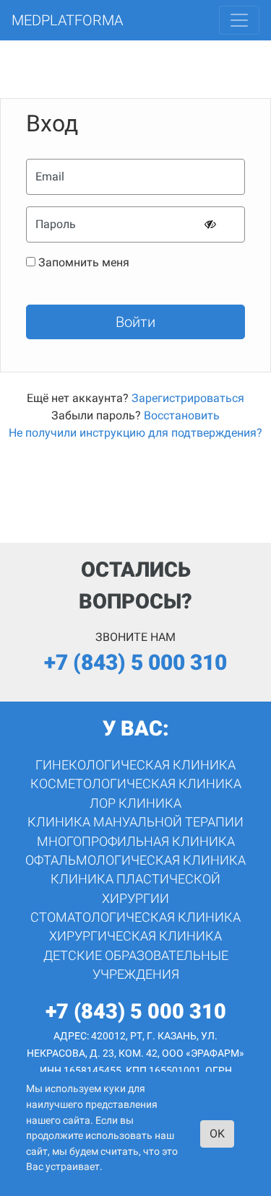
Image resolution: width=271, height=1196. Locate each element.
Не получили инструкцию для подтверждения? (135, 433)
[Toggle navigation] (239, 20)
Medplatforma (67, 20)
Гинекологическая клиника (135, 765)
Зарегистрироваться (188, 398)
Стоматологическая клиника (135, 917)
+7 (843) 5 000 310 (135, 662)
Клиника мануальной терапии (135, 822)
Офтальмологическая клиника (135, 860)
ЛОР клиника (135, 803)
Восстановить (182, 415)
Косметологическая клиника (135, 784)
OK (217, 1133)
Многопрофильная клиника (136, 841)
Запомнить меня (83, 262)
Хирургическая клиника (135, 936)
